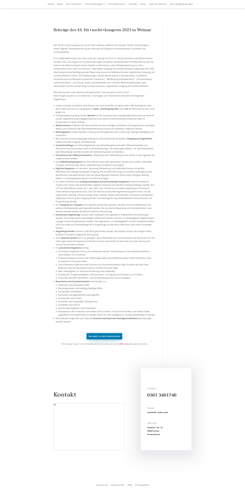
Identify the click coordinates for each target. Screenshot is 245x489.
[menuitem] (51, 4)
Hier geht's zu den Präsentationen (104, 336)
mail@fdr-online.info (124, 344)
